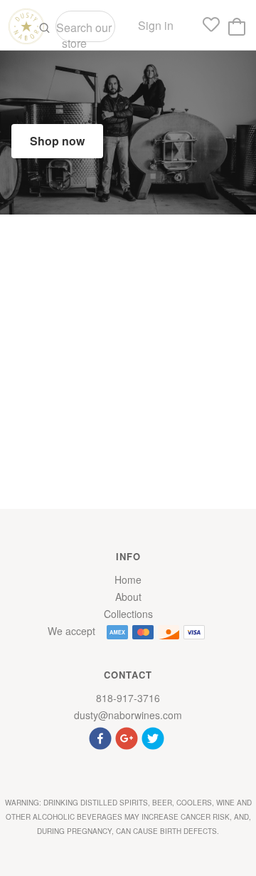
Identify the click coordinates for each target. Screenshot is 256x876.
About (128, 596)
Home (128, 579)
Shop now (57, 141)
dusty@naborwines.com (128, 715)
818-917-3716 (128, 698)
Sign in (156, 25)
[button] (102, 736)
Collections (128, 614)
